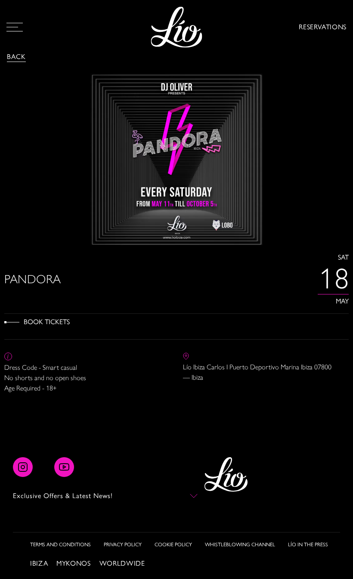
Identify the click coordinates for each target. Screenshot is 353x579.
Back (16, 57)
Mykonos (73, 563)
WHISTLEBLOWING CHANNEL (240, 545)
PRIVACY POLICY (123, 545)
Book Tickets (47, 322)
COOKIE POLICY (173, 545)
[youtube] (64, 467)
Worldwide (122, 563)
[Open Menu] (14, 27)
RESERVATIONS (323, 27)
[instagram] (23, 467)
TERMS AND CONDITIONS (60, 545)
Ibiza (39, 563)
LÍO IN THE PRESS (308, 545)
